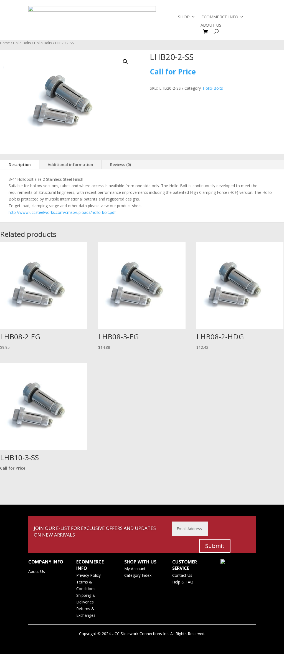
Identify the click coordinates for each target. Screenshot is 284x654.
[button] (125, 62)
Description (20, 164)
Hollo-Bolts (22, 42)
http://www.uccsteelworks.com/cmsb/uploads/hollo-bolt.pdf (62, 212)
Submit (214, 546)
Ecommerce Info (219, 17)
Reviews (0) (120, 164)
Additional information (70, 164)
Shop (184, 17)
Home (5, 42)
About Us (211, 25)
